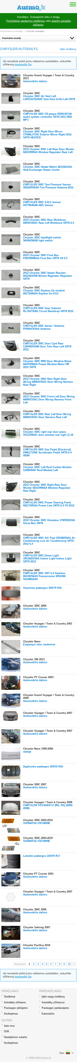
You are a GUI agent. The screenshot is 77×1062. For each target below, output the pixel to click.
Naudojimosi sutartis (15, 1037)
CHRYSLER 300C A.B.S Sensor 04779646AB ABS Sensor (42, 204)
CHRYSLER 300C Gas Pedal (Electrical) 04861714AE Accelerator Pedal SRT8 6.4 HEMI (47, 452)
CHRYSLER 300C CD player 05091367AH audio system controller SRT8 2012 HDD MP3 (47, 116)
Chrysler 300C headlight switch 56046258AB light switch (42, 239)
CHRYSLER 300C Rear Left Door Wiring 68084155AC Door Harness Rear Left (47, 416)
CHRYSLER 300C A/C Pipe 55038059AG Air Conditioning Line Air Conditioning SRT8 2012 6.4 (49, 540)
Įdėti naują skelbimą (53, 996)
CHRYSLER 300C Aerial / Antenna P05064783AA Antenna (43, 327)
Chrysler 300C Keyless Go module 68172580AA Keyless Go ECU (44, 292)
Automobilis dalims (35, 81)
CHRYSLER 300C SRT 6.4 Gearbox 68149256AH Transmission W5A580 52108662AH (44, 576)
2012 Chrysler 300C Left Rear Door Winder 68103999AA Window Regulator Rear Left (48, 151)
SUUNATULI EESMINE (36, 823)
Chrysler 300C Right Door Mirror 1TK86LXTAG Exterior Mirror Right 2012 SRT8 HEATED (47, 134)
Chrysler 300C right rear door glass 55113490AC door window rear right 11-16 (48, 433)
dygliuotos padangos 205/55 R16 (43, 766)
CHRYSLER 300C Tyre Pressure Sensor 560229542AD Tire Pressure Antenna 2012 (48, 186)
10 (69, 964)
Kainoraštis (48, 1013)
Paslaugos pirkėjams (16, 1007)
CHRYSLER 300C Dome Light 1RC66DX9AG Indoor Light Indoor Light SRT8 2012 (47, 558)
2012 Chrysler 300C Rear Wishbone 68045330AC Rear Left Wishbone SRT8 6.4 (48, 221)
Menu (73, 4)
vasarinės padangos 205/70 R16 (42, 587)
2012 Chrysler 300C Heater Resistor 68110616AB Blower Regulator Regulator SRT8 (47, 275)
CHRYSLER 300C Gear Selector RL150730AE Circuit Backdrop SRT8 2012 (48, 310)
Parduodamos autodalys (11, 31)
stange (27, 751)
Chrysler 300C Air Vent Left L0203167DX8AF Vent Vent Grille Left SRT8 (49, 98)
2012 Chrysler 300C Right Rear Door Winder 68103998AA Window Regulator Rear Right (46, 487)
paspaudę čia (23, 64)
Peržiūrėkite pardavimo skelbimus (25, 20)
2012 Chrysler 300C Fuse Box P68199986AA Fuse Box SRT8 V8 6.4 (45, 257)
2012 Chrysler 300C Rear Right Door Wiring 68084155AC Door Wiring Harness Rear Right (48, 381)
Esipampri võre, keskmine (39, 644)
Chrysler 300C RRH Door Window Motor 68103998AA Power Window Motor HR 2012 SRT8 (47, 364)
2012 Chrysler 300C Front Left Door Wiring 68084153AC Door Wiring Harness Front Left (49, 399)
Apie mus (9, 1025)
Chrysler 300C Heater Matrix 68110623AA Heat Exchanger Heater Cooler (47, 168)
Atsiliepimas (11, 1013)
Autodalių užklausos (53, 1002)
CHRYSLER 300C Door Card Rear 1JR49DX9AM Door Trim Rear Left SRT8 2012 (47, 346)
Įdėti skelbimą (68, 49)
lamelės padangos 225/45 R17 (41, 855)
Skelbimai (9, 996)
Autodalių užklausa (15, 1002)
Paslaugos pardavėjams (55, 1007)
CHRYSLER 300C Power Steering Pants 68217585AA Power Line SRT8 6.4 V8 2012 (48, 504)
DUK (6, 1031)
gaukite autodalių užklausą (52, 22)
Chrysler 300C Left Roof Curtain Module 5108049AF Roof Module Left (47, 469)
